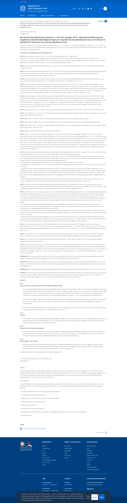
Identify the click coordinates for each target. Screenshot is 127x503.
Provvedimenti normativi (60, 21)
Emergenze (89, 451)
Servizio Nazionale (91, 446)
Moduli (43, 465)
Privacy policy (88, 497)
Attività (44, 446)
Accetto (95, 497)
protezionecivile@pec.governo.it (94, 485)
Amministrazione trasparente (43, 21)
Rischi (88, 448)
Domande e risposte (91, 467)
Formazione (89, 460)
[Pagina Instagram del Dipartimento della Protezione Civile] (81, 8)
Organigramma (46, 448)
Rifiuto (101, 497)
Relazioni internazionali (92, 455)
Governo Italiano (23, 2)
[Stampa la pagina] (106, 432)
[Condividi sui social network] (106, 21)
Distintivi (44, 455)
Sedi (43, 451)
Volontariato (90, 453)
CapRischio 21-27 (91, 458)
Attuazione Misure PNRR (93, 469)
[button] (105, 8)
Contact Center (46, 462)
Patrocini (44, 453)
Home (21, 21)
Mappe (88, 465)
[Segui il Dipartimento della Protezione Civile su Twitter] (84, 8)
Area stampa (68, 446)
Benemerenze (45, 458)
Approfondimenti (69, 448)
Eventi (88, 462)
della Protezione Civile (37, 7)
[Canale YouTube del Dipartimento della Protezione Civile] (87, 8)
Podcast (66, 458)
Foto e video (67, 455)
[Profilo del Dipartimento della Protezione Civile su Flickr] (90, 8)
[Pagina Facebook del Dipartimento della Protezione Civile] (78, 8)
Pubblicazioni (68, 451)
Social (66, 453)
